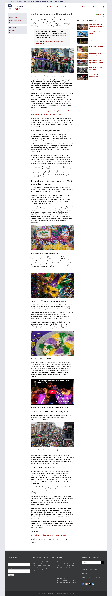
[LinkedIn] (93, 584)
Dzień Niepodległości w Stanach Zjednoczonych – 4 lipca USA (96, 26)
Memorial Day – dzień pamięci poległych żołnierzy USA (96, 62)
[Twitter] (90, 584)
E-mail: (10, 568)
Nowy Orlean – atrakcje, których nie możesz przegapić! (48, 535)
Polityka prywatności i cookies (91, 577)
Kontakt (84, 573)
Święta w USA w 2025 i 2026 (96, 46)
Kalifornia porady (62, 562)
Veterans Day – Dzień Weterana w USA (94, 75)
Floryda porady (61, 578)
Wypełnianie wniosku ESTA (41, 562)
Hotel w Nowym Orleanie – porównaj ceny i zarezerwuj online (51, 111)
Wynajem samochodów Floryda (66, 582)
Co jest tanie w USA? (39, 570)
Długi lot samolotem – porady (42, 568)
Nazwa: (10, 562)
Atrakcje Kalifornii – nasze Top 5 (66, 564)
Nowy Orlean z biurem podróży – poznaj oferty (46, 114)
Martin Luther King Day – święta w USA (96, 68)
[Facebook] (83, 584)
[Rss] (86, 584)
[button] (103, 7)
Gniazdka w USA (38, 564)
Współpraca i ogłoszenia (89, 569)
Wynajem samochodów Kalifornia (67, 566)
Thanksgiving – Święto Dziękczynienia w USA (95, 54)
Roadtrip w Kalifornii (63, 568)
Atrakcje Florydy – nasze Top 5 (66, 580)
